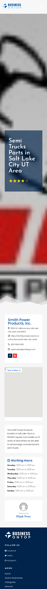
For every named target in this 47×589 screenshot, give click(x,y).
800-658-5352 (17, 344)
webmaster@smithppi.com (23, 349)
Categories (10, 582)
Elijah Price (23, 516)
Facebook (11, 550)
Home (8, 574)
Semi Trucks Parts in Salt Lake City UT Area (22, 156)
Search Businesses (14, 578)
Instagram (11, 560)
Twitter (10, 555)
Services (9, 587)
